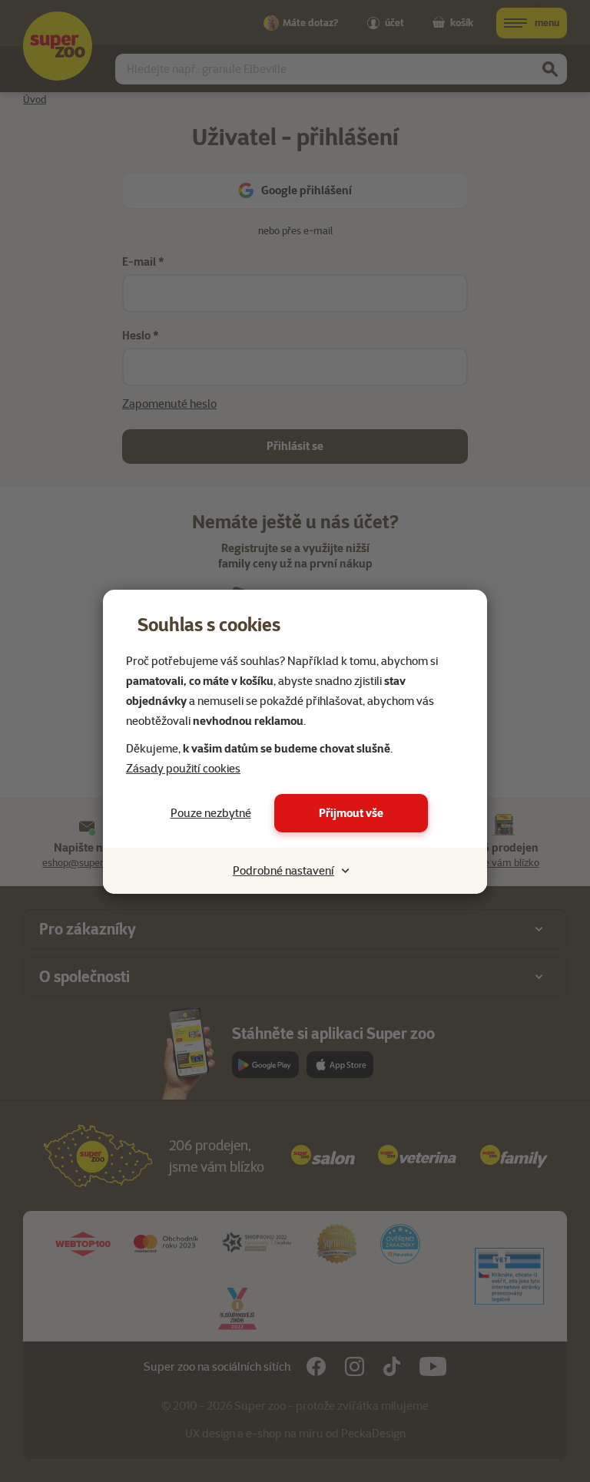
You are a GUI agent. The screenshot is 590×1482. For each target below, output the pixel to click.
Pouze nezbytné (211, 813)
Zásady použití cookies (183, 768)
